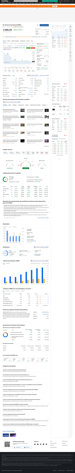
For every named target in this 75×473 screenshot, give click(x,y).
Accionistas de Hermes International (13, 325)
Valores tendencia (55, 118)
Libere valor (46, 29)
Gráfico (8, 40)
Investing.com (29, 112)
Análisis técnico (7, 149)
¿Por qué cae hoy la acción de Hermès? (35, 124)
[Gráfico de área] (5, 45)
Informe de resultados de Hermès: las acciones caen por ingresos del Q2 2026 (35, 117)
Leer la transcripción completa (43, 217)
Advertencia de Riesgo (69, 470)
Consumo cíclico (46, 314)
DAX (52, 43)
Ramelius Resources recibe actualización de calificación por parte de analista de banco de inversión (11, 125)
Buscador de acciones (10, 4)
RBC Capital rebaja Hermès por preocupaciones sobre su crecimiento (10, 110)
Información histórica (21, 43)
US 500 (53, 38)
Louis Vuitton (43, 358)
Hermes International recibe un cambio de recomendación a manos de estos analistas (11, 133)
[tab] (6, 152)
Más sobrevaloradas (62, 138)
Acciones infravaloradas (67, 4)
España (15, 4)
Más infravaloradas (55, 138)
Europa (47, 4)
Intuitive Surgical (6, 358)
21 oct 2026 (31, 90)
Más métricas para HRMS (44, 75)
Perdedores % (64, 86)
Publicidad (64, 443)
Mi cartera (52, 445)
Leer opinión (68, 110)
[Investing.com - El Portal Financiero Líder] (6, 1)
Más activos (54, 86)
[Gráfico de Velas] (3, 45)
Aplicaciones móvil (53, 443)
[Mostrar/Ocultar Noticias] (27, 45)
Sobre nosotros (64, 441)
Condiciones (55, 470)
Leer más (4, 318)
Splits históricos (27, 43)
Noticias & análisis (15, 40)
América (44, 4)
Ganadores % (59, 86)
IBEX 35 (53, 37)
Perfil (7, 43)
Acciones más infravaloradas (55, 136)
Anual (4, 263)
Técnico (28, 40)
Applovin (14, 358)
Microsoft (33, 358)
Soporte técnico (65, 445)
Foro (32, 40)
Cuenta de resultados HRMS (11, 261)
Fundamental (22, 40)
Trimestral (8, 263)
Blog (51, 441)
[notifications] (70, 0)
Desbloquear (19, 305)
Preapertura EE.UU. (19, 4)
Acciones (3, 4)
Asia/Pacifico (50, 4)
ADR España (40, 4)
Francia (47, 318)
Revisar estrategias (44, 36)
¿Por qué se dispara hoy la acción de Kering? (34, 133)
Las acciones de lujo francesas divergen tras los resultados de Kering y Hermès (35, 110)
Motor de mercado (55, 83)
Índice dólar (54, 45)
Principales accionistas (13, 43)
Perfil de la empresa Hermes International (15, 309)
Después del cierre (25, 4)
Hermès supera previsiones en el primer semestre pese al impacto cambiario (35, 141)
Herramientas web (53, 447)
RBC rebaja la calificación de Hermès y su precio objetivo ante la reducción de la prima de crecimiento (11, 117)
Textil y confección (45, 312)
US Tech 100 (54, 40)
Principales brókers (56, 104)
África (54, 4)
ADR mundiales (35, 4)
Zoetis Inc (23, 358)
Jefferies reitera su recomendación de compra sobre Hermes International (10, 141)
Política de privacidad (61, 470)
